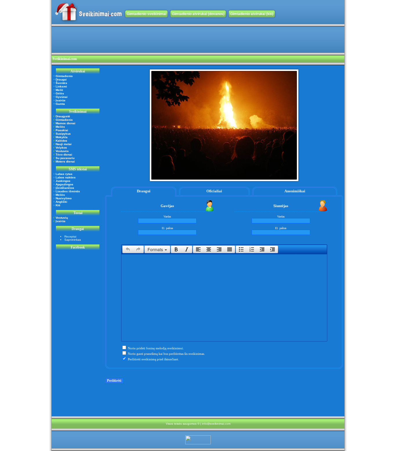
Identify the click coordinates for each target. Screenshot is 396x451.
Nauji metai (64, 144)
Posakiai (62, 130)
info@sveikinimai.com (216, 423)
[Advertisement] (157, 40)
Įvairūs (61, 100)
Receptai (70, 236)
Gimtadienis (64, 76)
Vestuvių (62, 217)
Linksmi (61, 86)
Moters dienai (65, 161)
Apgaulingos (64, 184)
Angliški (61, 201)
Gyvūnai (62, 96)
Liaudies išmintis (68, 191)
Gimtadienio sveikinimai (146, 14)
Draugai (61, 79)
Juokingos (63, 180)
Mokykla (62, 137)
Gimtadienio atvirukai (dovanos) (198, 14)
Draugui (143, 191)
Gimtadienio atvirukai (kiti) (251, 14)
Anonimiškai (294, 191)
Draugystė (63, 116)
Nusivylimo (64, 198)
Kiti (58, 205)
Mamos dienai (65, 123)
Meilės (60, 126)
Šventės (61, 83)
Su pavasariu (65, 158)
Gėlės (60, 93)
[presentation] (128, 249)
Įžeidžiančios (65, 187)
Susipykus (63, 133)
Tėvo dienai (64, 154)
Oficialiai (214, 191)
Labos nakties (66, 177)
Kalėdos (61, 140)
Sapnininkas (72, 239)
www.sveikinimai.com (88, 12)
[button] (127, 249)
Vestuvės (62, 151)
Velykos (61, 147)
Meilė (59, 90)
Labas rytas (64, 174)
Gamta (60, 103)
